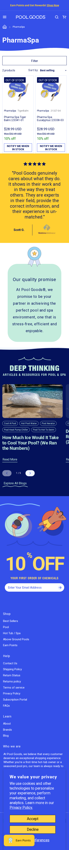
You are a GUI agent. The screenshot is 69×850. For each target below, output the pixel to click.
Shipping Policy (12, 669)
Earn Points (10, 645)
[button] (4, 17)
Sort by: (33, 70)
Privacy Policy (11, 693)
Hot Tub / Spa (12, 633)
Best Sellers (10, 621)
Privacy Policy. (21, 807)
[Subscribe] (60, 587)
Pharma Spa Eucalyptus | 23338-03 (50, 119)
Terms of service (14, 687)
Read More (9, 459)
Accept (32, 819)
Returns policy (12, 681)
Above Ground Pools (16, 639)
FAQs (6, 705)
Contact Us (10, 663)
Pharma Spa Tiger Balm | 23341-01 (15, 119)
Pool (6, 627)
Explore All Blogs (15, 483)
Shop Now (53, 5)
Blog (6, 735)
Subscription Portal (15, 699)
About (7, 723)
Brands (7, 729)
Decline (33, 829)
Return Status (11, 675)
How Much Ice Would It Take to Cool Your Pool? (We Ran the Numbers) (30, 443)
